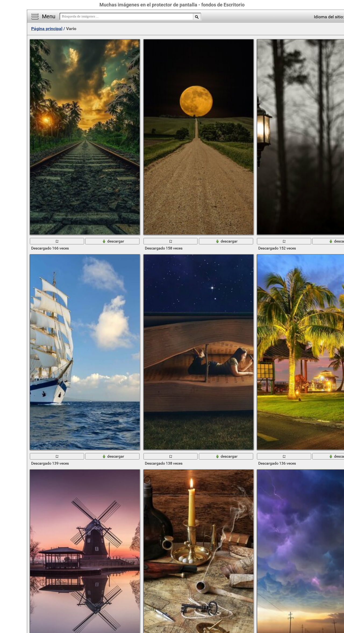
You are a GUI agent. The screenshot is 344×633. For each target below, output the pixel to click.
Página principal (46, 28)
